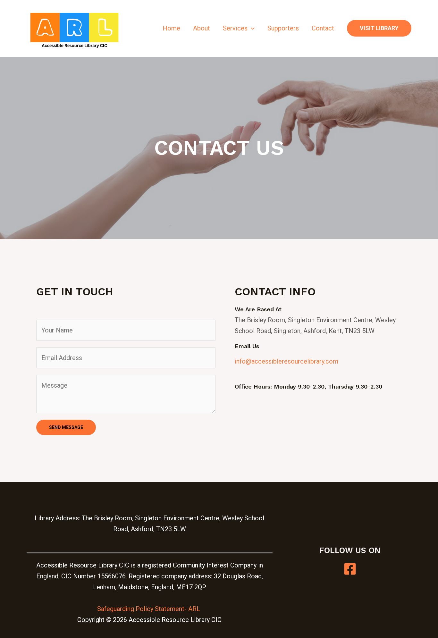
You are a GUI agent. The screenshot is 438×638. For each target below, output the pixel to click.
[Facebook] (350, 568)
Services (235, 28)
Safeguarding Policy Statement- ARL (149, 609)
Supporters (283, 28)
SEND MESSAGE (66, 427)
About (201, 28)
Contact (323, 28)
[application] (251, 28)
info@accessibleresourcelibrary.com (286, 361)
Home (171, 28)
